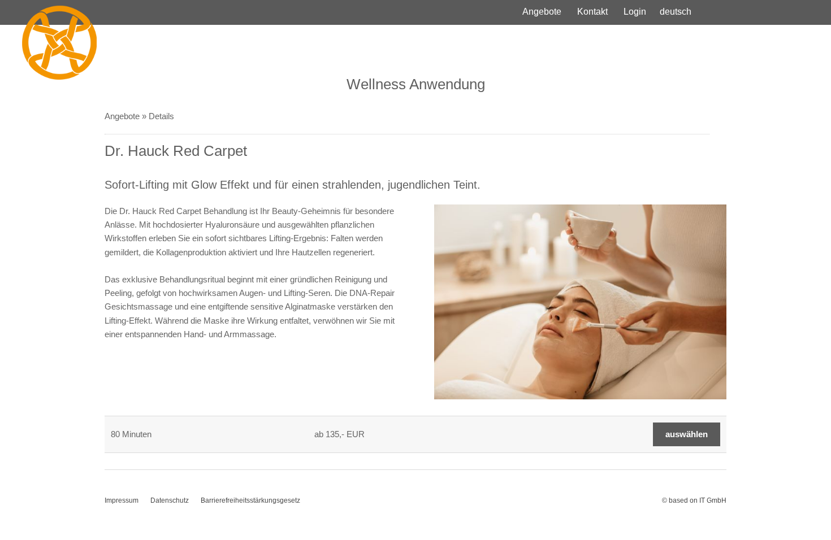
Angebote (541, 11)
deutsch (675, 11)
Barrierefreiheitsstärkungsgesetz (250, 500)
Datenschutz (169, 500)
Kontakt (592, 11)
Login (635, 11)
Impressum (121, 500)
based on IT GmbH (697, 500)
